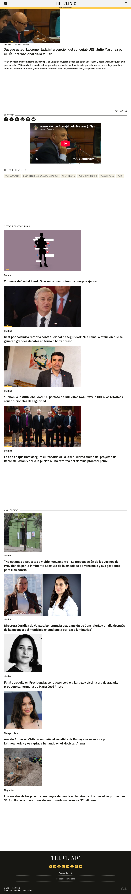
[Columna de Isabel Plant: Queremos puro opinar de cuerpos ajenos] (65, 250)
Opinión (8, 275)
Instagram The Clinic (59, 866)
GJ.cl (124, 890)
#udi (120, 176)
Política (8, 330)
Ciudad (8, 555)
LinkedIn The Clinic (72, 866)
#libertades (107, 176)
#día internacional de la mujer (40, 176)
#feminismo (68, 176)
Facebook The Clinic (54, 866)
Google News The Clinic (80, 866)
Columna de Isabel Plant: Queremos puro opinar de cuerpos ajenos (50, 281)
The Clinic (122, 111)
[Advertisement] (65, 202)
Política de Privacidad (65, 879)
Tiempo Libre (11, 733)
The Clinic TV (67, 866)
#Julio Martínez (87, 176)
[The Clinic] (8, 3)
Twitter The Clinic (50, 866)
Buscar (122, 3)
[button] (6, 119)
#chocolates (12, 176)
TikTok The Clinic (76, 866)
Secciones (126, 3)
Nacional (8, 45)
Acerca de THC (65, 873)
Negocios (9, 790)
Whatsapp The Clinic (63, 866)
